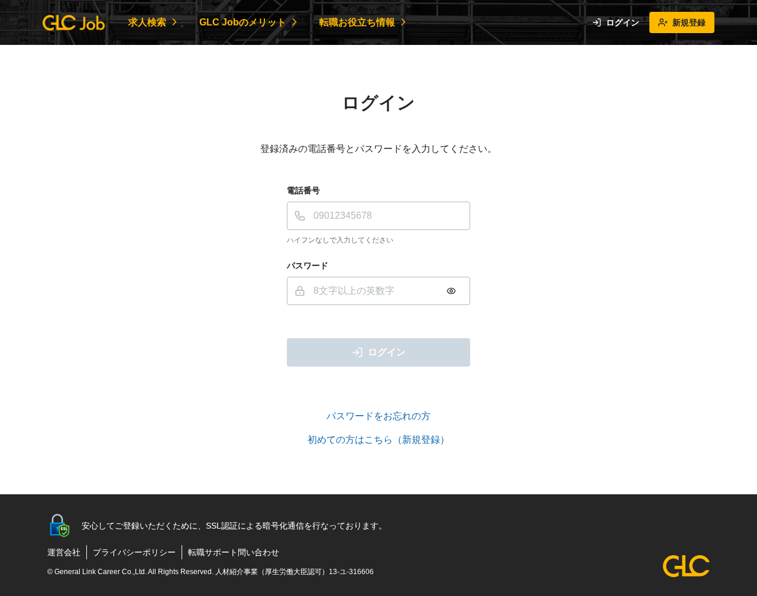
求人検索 (147, 22)
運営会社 (63, 552)
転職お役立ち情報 (357, 22)
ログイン (622, 22)
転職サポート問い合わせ (233, 552)
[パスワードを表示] (451, 290)
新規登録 (689, 22)
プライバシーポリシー (134, 552)
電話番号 (303, 190)
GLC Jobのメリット (242, 22)
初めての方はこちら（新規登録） (378, 440)
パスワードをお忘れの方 (378, 416)
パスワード (307, 265)
